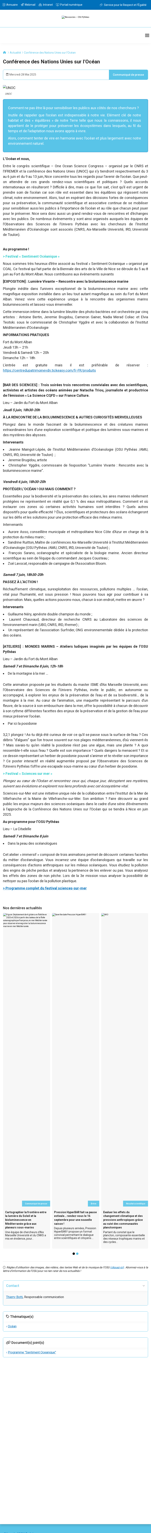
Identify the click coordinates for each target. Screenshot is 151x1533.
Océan (12, 1326)
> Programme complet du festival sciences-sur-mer (45, 888)
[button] (74, 1253)
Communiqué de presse (128, 74)
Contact (12, 1286)
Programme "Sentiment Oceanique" (32, 1352)
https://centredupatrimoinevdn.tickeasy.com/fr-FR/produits (49, 370)
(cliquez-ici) (117, 1267)
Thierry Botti (14, 1297)
